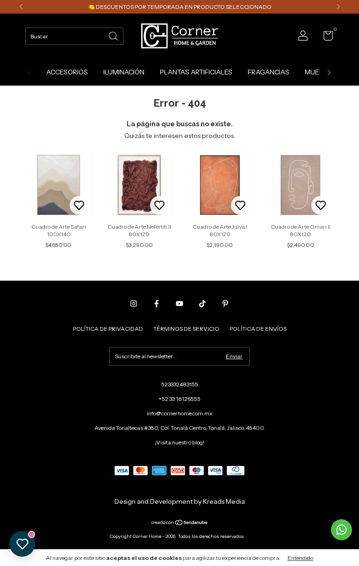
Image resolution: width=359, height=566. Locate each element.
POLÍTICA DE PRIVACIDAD (108, 328)
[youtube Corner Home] (179, 303)
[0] (325, 37)
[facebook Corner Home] (156, 303)
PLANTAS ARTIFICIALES (196, 72)
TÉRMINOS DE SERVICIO (186, 328)
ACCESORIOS (67, 72)
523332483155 (179, 384)
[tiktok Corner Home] (202, 303)
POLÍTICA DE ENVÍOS (258, 328)
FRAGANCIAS (268, 72)
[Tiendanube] (180, 523)
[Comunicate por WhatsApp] (341, 529)
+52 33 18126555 (179, 398)
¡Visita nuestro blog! (179, 442)
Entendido (300, 557)
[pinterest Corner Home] (225, 303)
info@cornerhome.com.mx (180, 413)
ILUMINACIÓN (123, 72)
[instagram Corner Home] (133, 303)
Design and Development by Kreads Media (180, 501)
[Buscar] (114, 35)
